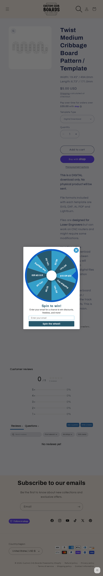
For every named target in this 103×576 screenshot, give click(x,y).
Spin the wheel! (51, 323)
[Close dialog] (76, 250)
